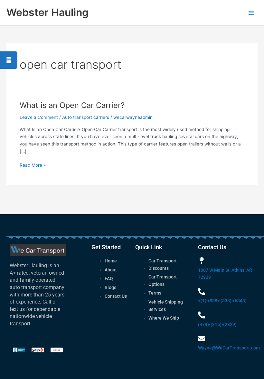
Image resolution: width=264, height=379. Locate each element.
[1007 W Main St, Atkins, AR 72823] (201, 260)
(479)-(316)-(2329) (217, 324)
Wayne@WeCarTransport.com (229, 347)
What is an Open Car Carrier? (72, 105)
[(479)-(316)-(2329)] (201, 315)
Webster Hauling (47, 12)
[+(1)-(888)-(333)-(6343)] (201, 291)
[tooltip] (8, 60)
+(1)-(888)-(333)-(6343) (222, 300)
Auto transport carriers (85, 117)
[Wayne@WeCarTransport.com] (201, 338)
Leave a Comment (39, 117)
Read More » (33, 165)
